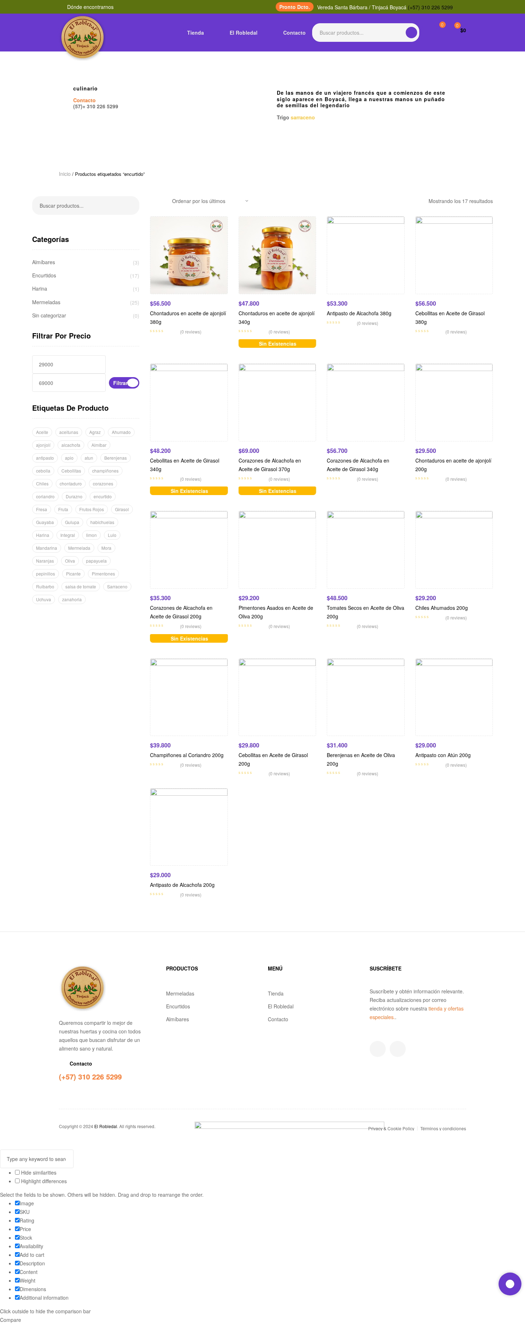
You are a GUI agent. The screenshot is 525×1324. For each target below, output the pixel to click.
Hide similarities (38, 1172)
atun (89, 458)
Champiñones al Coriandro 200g (187, 755)
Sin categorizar (49, 315)
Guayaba (45, 522)
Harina (39, 288)
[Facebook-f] (378, 1049)
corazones (103, 483)
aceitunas (68, 432)
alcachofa (70, 445)
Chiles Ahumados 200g (441, 607)
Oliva (70, 561)
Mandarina (46, 548)
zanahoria (72, 599)
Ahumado (121, 432)
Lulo (112, 535)
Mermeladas (46, 302)
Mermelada (79, 548)
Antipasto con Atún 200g (443, 755)
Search (411, 32)
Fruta (63, 509)
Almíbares (43, 262)
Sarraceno (117, 586)
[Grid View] (152, 200)
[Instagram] (398, 1049)
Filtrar (120, 382)
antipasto (45, 458)
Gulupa (72, 522)
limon (91, 535)
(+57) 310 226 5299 (430, 7)
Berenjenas (115, 458)
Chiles (42, 483)
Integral (67, 535)
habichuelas (102, 522)
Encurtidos (44, 275)
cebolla (43, 471)
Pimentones (103, 573)
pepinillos (45, 573)
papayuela (96, 561)
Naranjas (45, 561)
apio (69, 458)
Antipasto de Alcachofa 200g (182, 884)
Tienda (276, 993)
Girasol (122, 509)
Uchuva (43, 599)
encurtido (103, 496)
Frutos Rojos (91, 509)
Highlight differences (43, 1181)
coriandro (45, 496)
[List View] (163, 200)
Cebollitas (71, 471)
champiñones (105, 471)
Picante (73, 573)
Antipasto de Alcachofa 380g (359, 313)
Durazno (74, 496)
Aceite (42, 432)
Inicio (65, 173)
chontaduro (71, 483)
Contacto (278, 1019)
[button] (295, 6)
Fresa (41, 509)
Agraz (95, 432)
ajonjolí (43, 445)
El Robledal (281, 1006)
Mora (106, 548)
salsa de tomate (80, 586)
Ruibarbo (45, 586)
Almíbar (98, 445)
